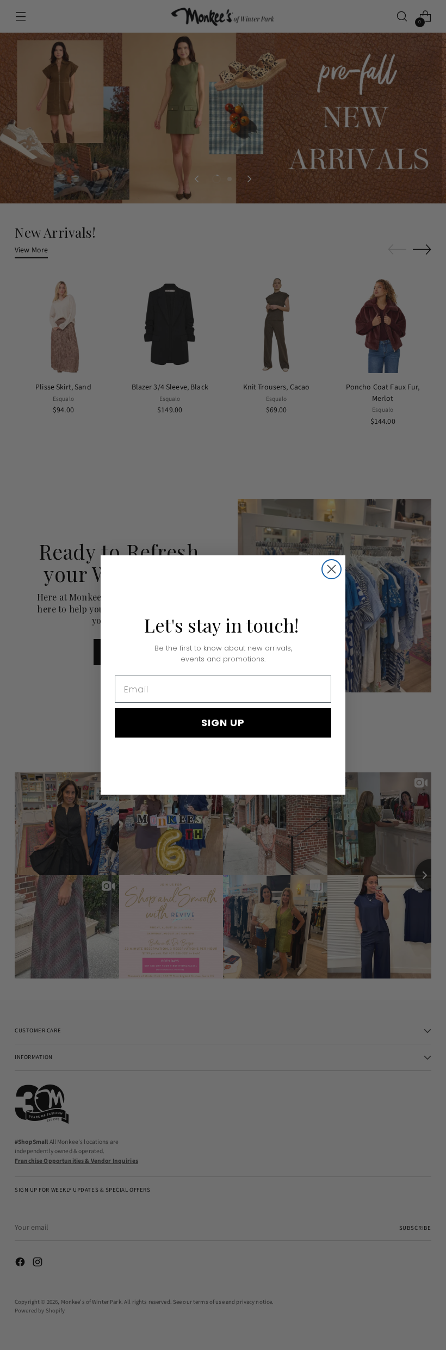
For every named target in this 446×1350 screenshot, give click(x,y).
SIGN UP (223, 722)
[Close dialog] (331, 569)
